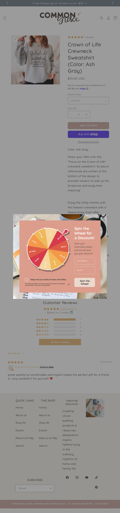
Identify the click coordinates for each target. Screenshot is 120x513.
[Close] (103, 218)
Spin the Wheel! (85, 282)
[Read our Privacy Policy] (69, 284)
